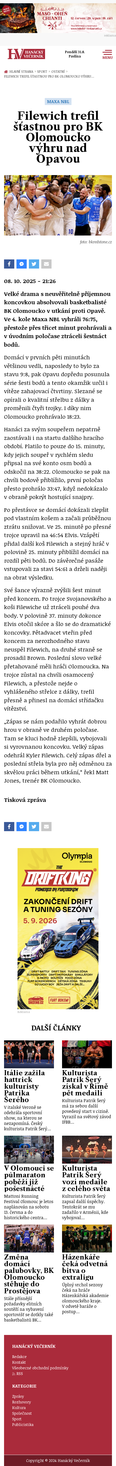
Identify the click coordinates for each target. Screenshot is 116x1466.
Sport (43, 71)
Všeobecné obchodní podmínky (40, 1367)
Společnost (22, 1413)
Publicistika (22, 1424)
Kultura (19, 1407)
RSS (19, 1373)
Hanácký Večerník (26, 54)
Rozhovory (21, 1402)
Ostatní (59, 71)
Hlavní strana (22, 71)
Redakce (19, 1356)
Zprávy (18, 1396)
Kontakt (19, 1362)
